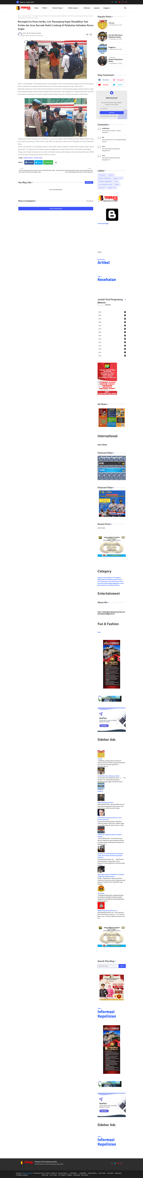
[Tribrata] (102, 24)
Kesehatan (107, 279)
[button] (125, 8)
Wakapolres (116, 583)
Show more (89, 182)
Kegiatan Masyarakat (105, 178)
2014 (112, 352)
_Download (117, 1173)
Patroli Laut (104, 585)
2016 (112, 346)
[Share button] (56, 162)
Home (36, 8)
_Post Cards (102, 1173)
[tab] (36, 8)
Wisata (117, 184)
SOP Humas (101, 893)
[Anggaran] (102, 49)
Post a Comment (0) (56, 208)
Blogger (69, 1175)
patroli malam (118, 579)
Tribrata (100, 759)
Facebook (30, 162)
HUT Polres (116, 585)
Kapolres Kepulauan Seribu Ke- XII (107, 910)
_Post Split (110, 1173)
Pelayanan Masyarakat (105, 181)
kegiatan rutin (112, 188)
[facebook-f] (112, 2)
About (48, 1173)
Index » (100, 276)
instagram (120, 80)
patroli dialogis (108, 583)
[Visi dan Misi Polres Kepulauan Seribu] (102, 36)
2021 (112, 329)
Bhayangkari (102, 175)
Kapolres (111, 175)
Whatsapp (49, 162)
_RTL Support (62, 1175)
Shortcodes (84, 1175)
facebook (106, 80)
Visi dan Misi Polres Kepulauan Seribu (115, 36)
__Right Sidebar (92, 1173)
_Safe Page (44, 1175)
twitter (120, 85)
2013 (112, 356)
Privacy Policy (62, 1173)
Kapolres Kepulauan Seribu (115, 60)
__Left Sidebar (72, 1173)
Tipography (76, 1175)
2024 (112, 319)
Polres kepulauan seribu (106, 184)
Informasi (87, 8)
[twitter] (116, 2)
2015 (112, 349)
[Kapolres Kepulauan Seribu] (102, 61)
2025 (112, 315)
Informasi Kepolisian (107, 1014)
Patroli (107, 579)
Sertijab (110, 585)
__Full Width (82, 1173)
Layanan (97, 8)
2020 (112, 332)
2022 (112, 326)
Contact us (54, 1173)
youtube (105, 85)
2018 (112, 339)
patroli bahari (116, 581)
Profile (44, 8)
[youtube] (119, 2)
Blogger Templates (28, 1173)
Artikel (104, 262)
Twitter (40, 162)
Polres (116, 181)
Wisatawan (102, 188)
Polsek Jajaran (73, 8)
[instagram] (122, 2)
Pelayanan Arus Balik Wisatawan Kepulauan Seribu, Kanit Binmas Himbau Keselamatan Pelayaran (110, 855)
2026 (112, 312)
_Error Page (53, 1175)
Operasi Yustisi (27, 16)
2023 (112, 322)
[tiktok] (126, 2)
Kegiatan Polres (28, 158)
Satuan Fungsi (57, 8)
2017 (112, 342)
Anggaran (106, 8)
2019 (112, 336)
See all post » (101, 259)
